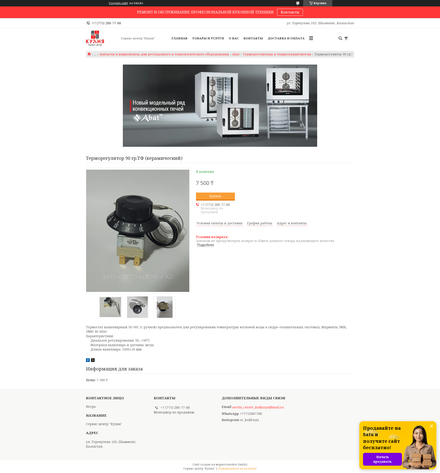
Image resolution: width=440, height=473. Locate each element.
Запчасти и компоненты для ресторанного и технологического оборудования (164, 54)
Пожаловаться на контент (237, 468)
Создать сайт (118, 3)
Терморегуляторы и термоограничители (277, 54)
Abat (235, 54)
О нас (234, 38)
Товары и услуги (208, 38)
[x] (93, 361)
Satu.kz (243, 464)
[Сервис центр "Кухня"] (102, 38)
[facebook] (88, 361)
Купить (215, 196)
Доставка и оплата (286, 38)
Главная (179, 38)
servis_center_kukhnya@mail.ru (258, 407)
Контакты (290, 12)
